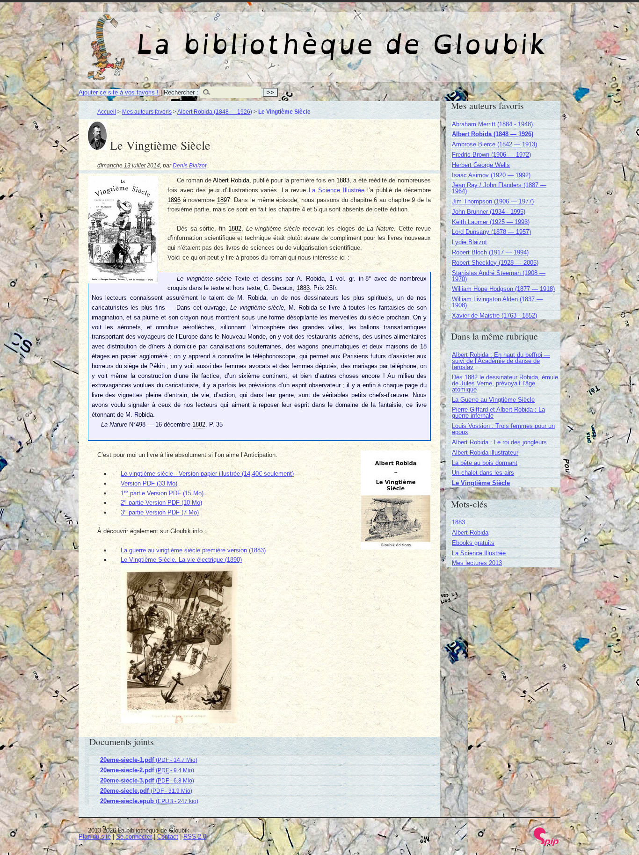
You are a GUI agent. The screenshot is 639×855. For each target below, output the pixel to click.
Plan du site (95, 836)
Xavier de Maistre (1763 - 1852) (494, 315)
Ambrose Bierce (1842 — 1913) (494, 144)
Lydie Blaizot (469, 242)
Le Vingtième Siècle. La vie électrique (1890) (181, 559)
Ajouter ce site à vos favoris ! (119, 92)
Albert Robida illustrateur (485, 452)
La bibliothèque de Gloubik (418, 36)
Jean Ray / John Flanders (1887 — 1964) (499, 188)
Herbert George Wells (481, 164)
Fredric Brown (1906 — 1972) (491, 154)
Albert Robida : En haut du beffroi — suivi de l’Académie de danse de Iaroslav (501, 360)
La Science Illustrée (336, 190)
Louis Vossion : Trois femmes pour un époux (503, 428)
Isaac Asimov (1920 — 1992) (491, 175)
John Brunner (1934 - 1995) (488, 211)
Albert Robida (470, 532)
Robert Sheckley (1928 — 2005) (495, 262)
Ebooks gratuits (473, 542)
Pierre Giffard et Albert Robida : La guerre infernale (498, 412)
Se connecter (134, 836)
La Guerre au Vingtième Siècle (493, 399)
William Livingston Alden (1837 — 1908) (497, 302)
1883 (458, 522)
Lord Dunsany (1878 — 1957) (491, 231)
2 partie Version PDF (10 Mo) (161, 502)
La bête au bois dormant (484, 462)
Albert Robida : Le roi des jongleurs (499, 442)
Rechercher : (181, 92)
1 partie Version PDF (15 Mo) (162, 493)
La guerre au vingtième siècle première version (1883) (193, 550)
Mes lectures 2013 (477, 562)
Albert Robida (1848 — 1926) (214, 112)
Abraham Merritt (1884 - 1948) (492, 124)
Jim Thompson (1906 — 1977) (493, 201)
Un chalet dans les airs (483, 472)
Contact (167, 836)
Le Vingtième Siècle (481, 482)
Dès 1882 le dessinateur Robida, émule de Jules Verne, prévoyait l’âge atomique (505, 383)
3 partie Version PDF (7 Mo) (160, 512)
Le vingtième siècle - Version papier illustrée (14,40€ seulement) (207, 473)
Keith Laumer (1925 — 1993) (491, 221)
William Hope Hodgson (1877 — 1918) (503, 288)
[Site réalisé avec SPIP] (546, 844)
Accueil (106, 112)
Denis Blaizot (189, 165)
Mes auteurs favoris (147, 112)
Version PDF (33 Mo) (149, 483)
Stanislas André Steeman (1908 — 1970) (498, 276)
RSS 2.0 (194, 836)
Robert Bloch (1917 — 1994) (490, 252)
